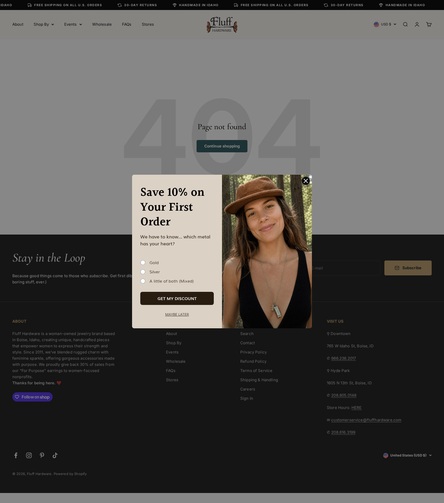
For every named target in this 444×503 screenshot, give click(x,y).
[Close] (306, 181)
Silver (155, 271)
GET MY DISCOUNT (177, 298)
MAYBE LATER (177, 314)
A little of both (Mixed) (172, 281)
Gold (154, 262)
